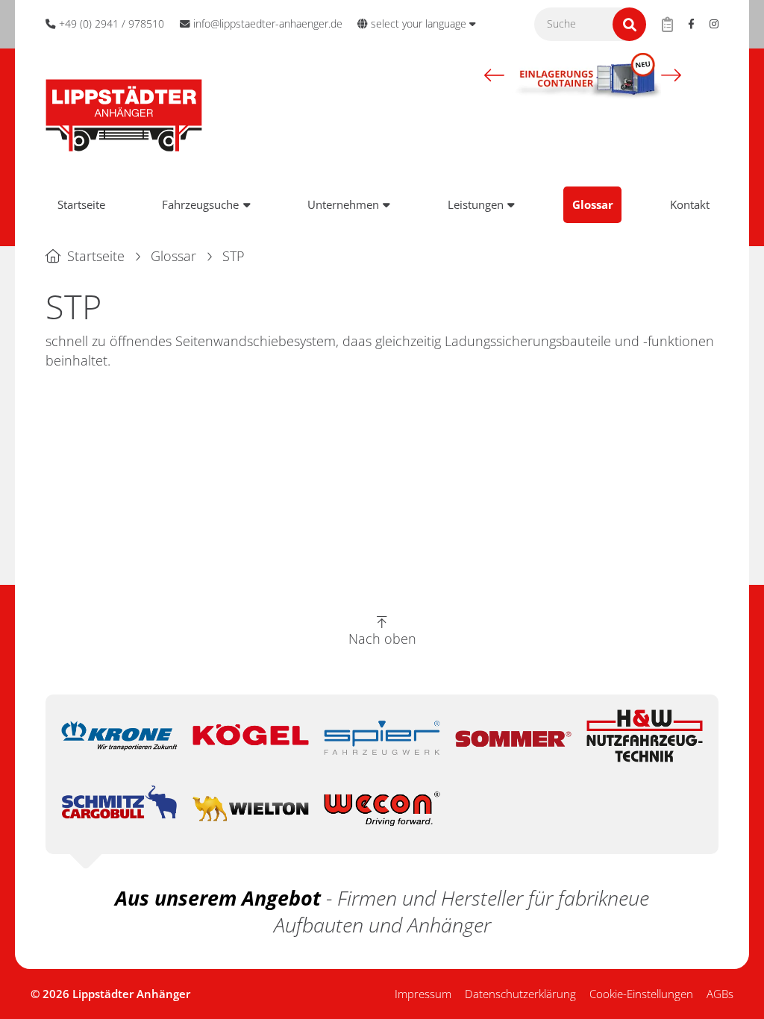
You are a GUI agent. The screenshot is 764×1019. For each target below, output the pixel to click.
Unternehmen (343, 204)
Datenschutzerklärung (520, 993)
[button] (494, 74)
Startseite (81, 204)
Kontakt (690, 204)
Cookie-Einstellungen (641, 993)
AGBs (720, 993)
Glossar (592, 204)
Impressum (423, 993)
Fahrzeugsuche (200, 204)
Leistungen (476, 204)
